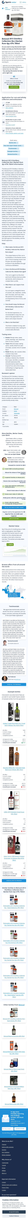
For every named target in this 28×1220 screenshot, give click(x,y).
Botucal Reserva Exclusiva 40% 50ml (14, 1036)
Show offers (14, 87)
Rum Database (7, 8)
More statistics (9, 108)
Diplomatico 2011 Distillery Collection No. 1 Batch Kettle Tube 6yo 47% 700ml (14, 995)
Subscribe (20, 1128)
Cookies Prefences (14, 1216)
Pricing (3, 1168)
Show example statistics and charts (14, 133)
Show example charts (11, 116)
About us (4, 1173)
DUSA (15, 411)
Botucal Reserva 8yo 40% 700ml (14, 1104)
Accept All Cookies (14, 1212)
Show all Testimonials (14, 684)
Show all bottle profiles (14, 880)
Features (4, 1144)
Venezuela (17, 413)
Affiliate (4, 1170)
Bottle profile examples (8, 1147)
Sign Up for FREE (14, 518)
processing (21, 1133)
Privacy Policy (5, 1187)
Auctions (4, 1149)
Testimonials (5, 1162)
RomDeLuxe (17, 679)
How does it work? (10, 125)
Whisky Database (6, 1155)
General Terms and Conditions (9, 1185)
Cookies (4, 1190)
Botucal (16, 409)
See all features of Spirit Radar (14, 507)
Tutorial (4, 1165)
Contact (4, 1182)
